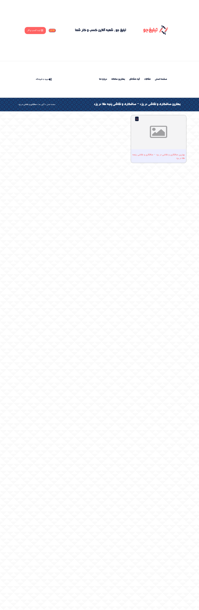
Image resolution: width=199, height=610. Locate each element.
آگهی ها (41, 104)
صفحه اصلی (50, 104)
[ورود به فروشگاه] (50, 79)
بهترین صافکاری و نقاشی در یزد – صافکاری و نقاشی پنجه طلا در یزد (158, 156)
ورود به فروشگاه (42, 79)
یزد (137, 118)
